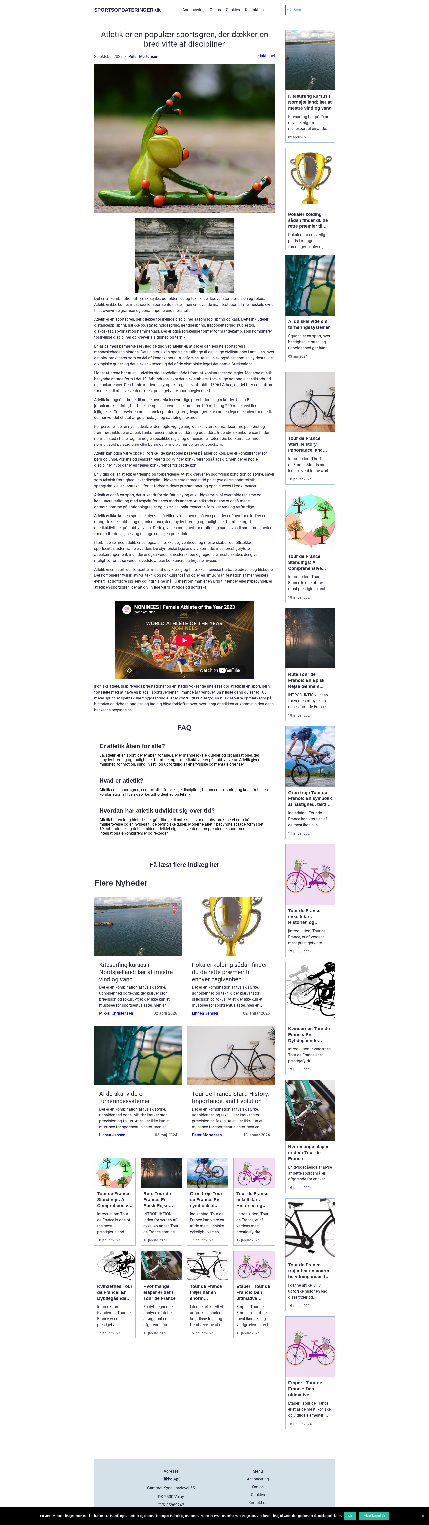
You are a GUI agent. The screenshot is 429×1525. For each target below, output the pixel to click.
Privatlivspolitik (374, 1516)
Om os (215, 9)
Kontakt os (254, 9)
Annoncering (193, 9)
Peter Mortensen (143, 56)
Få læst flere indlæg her (184, 864)
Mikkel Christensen (116, 1013)
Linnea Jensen (205, 1013)
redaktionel (265, 55)
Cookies (233, 9)
